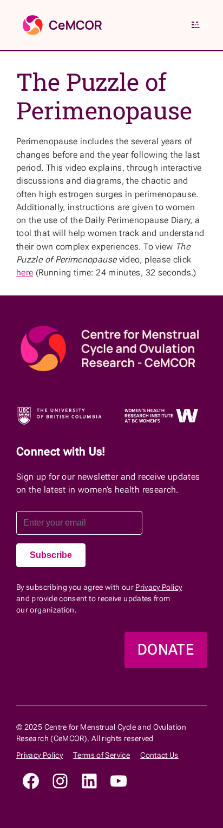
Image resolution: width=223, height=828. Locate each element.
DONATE (165, 649)
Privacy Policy (158, 587)
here (24, 272)
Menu (200, 24)
